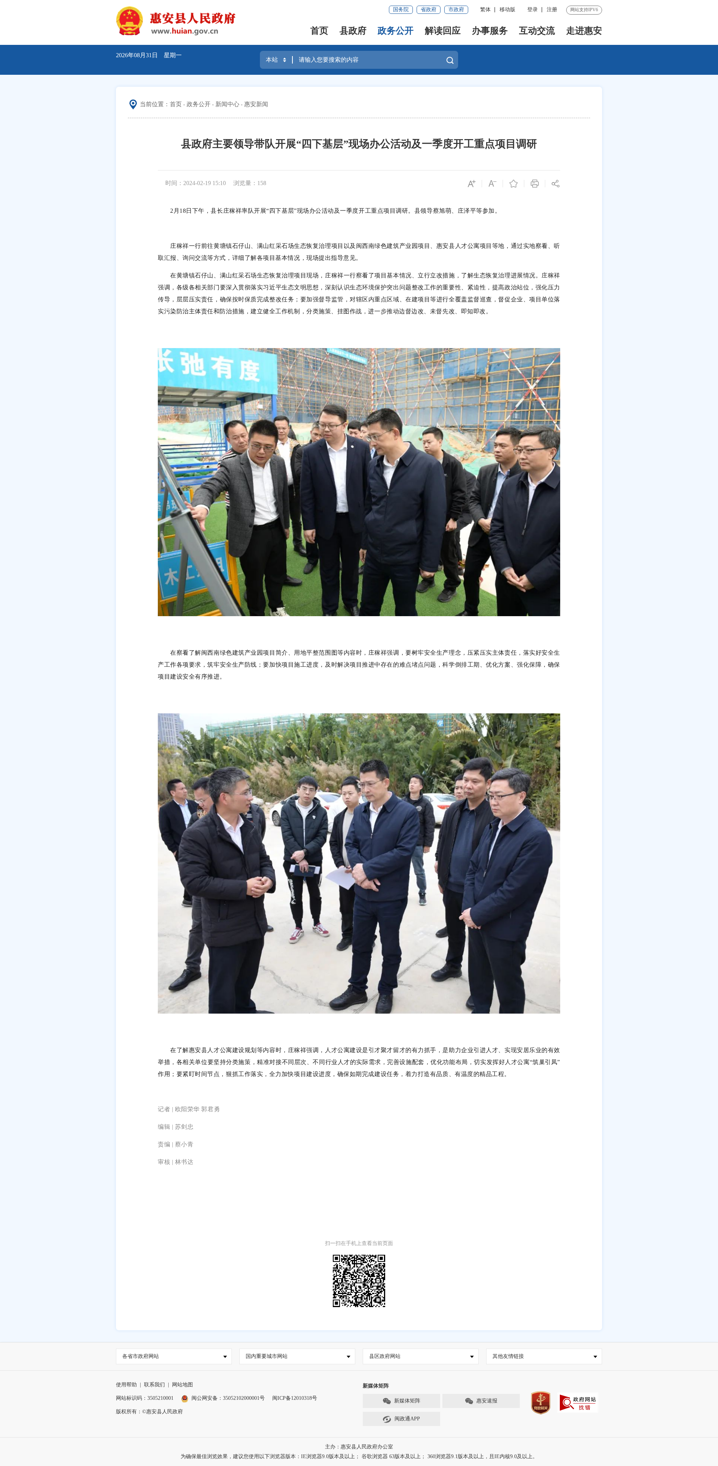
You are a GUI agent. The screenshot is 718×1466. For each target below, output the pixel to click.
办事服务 (490, 31)
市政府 (456, 9)
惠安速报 (486, 1401)
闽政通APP (407, 1419)
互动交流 (537, 31)
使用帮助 (126, 1384)
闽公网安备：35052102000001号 (228, 1398)
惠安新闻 (256, 104)
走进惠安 (584, 31)
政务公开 (396, 31)
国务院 (401, 9)
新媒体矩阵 (407, 1401)
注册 (552, 9)
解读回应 (443, 31)
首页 (319, 31)
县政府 (353, 31)
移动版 (507, 9)
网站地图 (182, 1384)
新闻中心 (227, 104)
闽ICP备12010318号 (294, 1398)
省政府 (428, 9)
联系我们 (154, 1384)
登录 (532, 9)
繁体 (485, 9)
